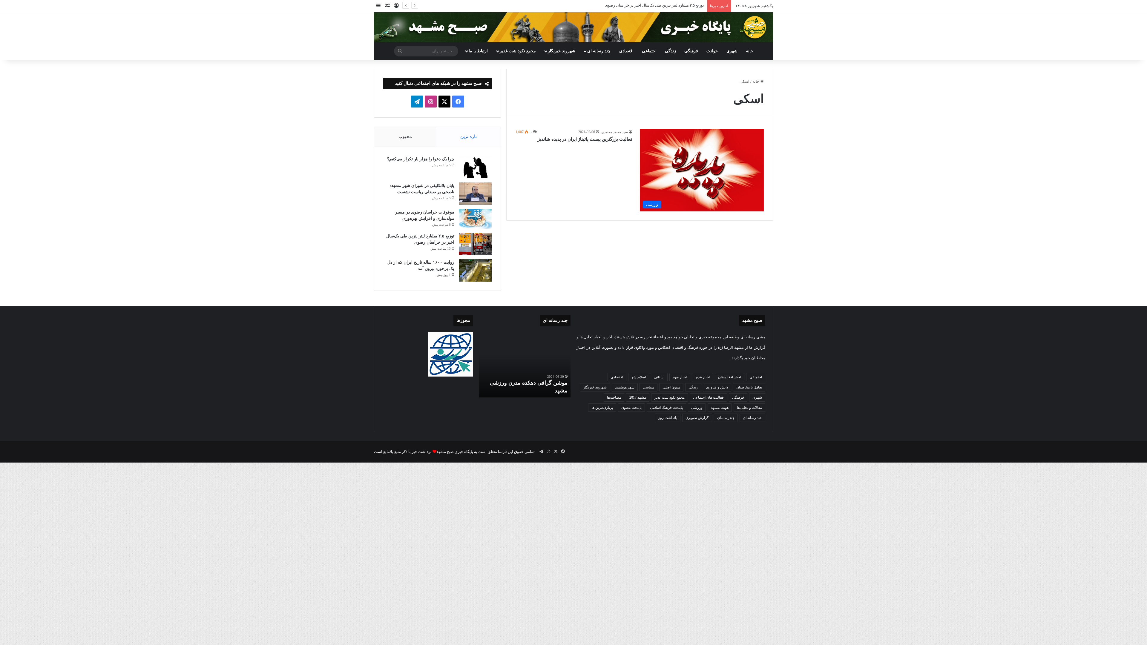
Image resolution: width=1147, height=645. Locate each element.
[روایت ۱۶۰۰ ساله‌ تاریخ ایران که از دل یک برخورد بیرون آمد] (475, 270)
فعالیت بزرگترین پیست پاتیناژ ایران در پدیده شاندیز (585, 139)
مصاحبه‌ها (614, 397)
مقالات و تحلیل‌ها (749, 408)
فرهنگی (691, 51)
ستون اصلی (671, 387)
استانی (659, 377)
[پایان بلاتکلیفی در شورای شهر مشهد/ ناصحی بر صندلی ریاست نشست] (475, 193)
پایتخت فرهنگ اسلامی (666, 408)
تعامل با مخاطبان (749, 387)
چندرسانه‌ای (725, 418)
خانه (749, 51)
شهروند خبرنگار (595, 387)
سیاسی (648, 387)
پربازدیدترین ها (602, 408)
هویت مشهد (720, 408)
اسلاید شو (638, 377)
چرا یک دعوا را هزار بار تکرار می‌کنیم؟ (420, 159)
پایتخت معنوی (631, 408)
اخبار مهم (680, 377)
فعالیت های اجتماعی (708, 397)
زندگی (670, 51)
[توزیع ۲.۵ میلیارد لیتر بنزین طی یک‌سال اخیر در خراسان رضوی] (475, 244)
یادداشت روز (667, 418)
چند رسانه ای (599, 51)
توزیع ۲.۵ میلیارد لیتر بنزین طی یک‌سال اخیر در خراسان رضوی (654, 5)
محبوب (405, 136)
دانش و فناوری (717, 387)
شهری (731, 51)
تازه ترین (468, 136)
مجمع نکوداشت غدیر (518, 51)
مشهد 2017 (637, 397)
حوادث (712, 51)
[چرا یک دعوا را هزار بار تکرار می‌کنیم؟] (475, 167)
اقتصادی (626, 51)
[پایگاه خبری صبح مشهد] (573, 27)
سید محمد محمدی (614, 132)
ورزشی (697, 408)
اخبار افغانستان (729, 377)
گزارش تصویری (697, 418)
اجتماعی (649, 51)
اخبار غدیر (702, 377)
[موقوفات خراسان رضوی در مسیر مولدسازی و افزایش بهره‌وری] (475, 219)
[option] (525, 364)
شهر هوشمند (624, 387)
